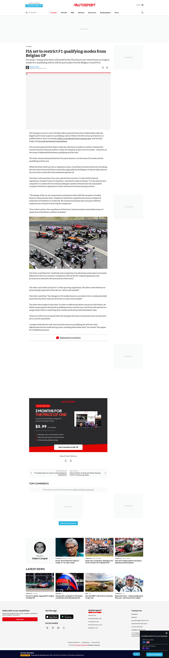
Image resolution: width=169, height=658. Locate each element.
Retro (117, 12)
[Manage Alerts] (71, 461)
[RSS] (64, 628)
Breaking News (105, 12)
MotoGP (64, 12)
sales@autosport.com (138, 630)
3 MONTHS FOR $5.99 (34, 6)
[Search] (142, 13)
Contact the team (137, 626)
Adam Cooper (34, 66)
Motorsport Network (81, 645)
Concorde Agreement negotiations (52, 141)
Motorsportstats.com (95, 625)
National (81, 12)
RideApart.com (93, 628)
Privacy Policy (95, 642)
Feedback (134, 614)
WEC (72, 12)
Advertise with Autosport (139, 623)
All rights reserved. (94, 645)
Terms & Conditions (74, 642)
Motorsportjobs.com (95, 618)
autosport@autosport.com (140, 620)
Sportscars (92, 12)
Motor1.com (92, 615)
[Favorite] (103, 67)
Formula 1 (53, 12)
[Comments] (108, 67)
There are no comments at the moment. (68, 490)
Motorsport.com (93, 621)
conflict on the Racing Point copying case (73, 138)
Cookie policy (85, 642)
